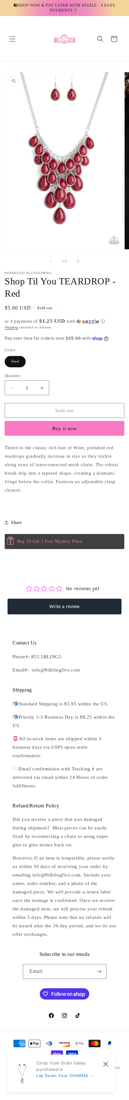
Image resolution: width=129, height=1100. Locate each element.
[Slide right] (78, 261)
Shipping (11, 327)
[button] (12, 39)
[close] (105, 1064)
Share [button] (16, 522)
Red (18, 363)
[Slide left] (51, 261)
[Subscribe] (99, 971)
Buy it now (64, 428)
